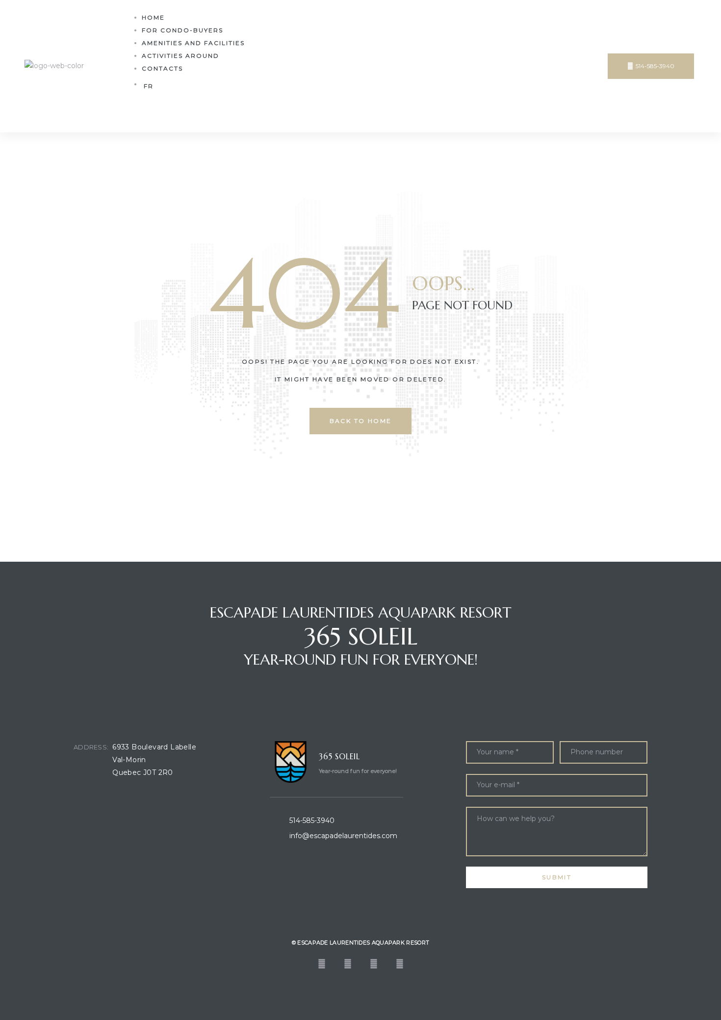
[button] (651, 66)
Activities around (180, 55)
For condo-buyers (182, 30)
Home (153, 17)
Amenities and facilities (193, 43)
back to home (361, 420)
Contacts (162, 68)
